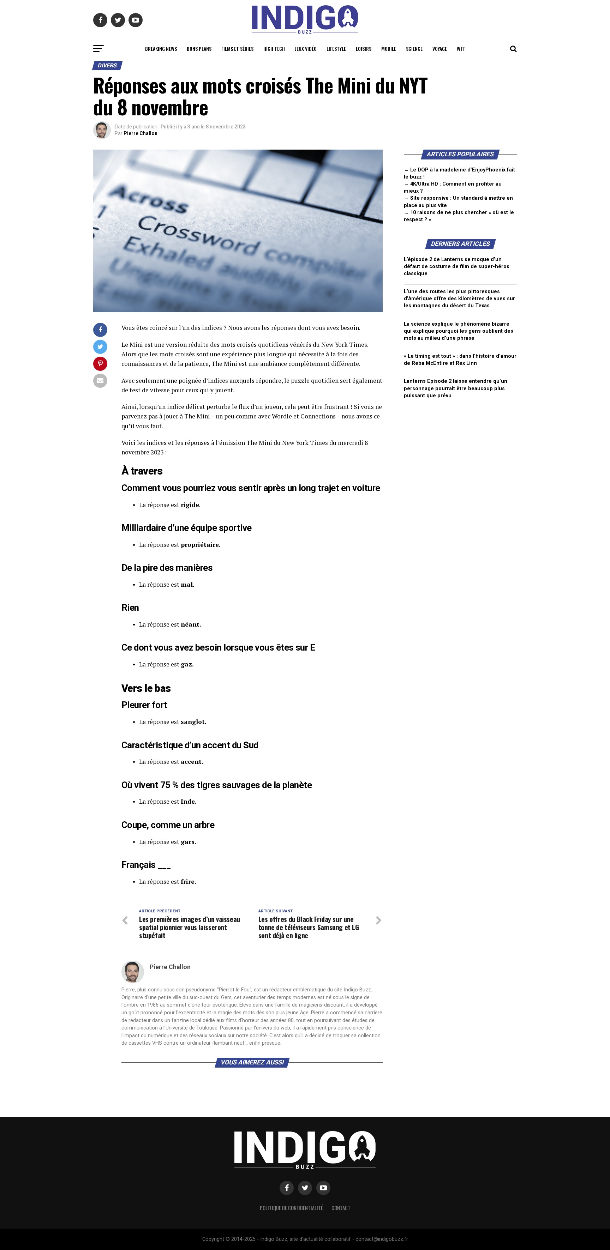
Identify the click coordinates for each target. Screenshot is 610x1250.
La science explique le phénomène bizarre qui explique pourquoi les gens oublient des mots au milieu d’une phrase (458, 331)
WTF (461, 48)
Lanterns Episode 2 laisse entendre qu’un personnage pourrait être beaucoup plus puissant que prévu (455, 388)
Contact (341, 1208)
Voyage (439, 48)
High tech (274, 48)
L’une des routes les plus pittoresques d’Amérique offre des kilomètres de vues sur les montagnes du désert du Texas (459, 299)
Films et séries (237, 48)
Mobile (388, 48)
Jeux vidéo (306, 48)
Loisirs (363, 48)
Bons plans (199, 48)
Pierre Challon (140, 133)
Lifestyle (336, 48)
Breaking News (161, 48)
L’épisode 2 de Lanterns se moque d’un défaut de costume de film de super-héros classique (456, 266)
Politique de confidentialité (291, 1208)
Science (414, 48)
